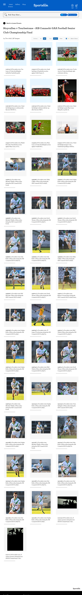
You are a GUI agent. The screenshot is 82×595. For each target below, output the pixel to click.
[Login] (72, 5)
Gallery (17, 4)
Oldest (60, 38)
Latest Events (10, 5)
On (40, 38)
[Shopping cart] (76, 5)
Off (44, 38)
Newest (55, 38)
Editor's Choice (73, 38)
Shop (24, 4)
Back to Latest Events (13, 23)
